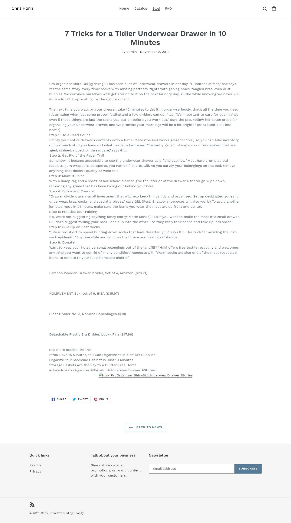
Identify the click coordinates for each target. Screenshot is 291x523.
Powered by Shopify (70, 513)
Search (35, 465)
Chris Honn (48, 513)
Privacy (35, 471)
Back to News (148, 427)
